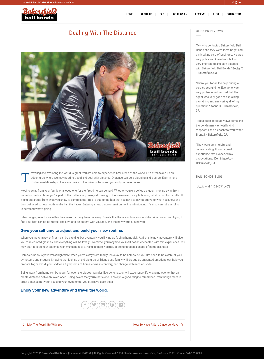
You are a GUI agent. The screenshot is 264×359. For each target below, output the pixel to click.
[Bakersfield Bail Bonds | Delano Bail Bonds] (42, 14)
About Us (146, 14)
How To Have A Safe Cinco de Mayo (156, 325)
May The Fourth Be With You (44, 325)
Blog (216, 14)
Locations (178, 14)
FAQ (162, 14)
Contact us (234, 14)
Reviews (200, 14)
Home (129, 14)
